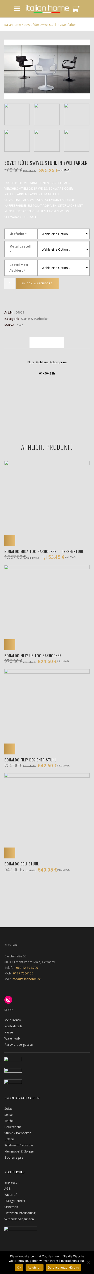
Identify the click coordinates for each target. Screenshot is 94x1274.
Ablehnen (34, 1267)
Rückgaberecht (14, 1201)
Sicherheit (11, 1207)
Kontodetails (13, 1026)
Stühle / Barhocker (17, 1133)
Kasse (8, 1032)
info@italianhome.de (26, 979)
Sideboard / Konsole (18, 1145)
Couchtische (13, 1127)
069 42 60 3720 (27, 967)
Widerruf (10, 1195)
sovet (19, 325)
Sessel (8, 1115)
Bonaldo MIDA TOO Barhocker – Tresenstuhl (44, 551)
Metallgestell (20, 249)
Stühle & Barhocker (35, 319)
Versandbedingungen (19, 1219)
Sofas (8, 1108)
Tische (9, 1121)
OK (19, 1267)
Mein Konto (12, 1020)
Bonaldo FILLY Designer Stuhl (30, 760)
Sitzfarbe (18, 234)
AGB (7, 1188)
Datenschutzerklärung (19, 1213)
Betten (9, 1139)
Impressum (12, 1182)
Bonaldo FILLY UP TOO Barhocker (33, 655)
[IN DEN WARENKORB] (9, 540)
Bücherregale (13, 1157)
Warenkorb (12, 1038)
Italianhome (12, 24)
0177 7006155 (23, 973)
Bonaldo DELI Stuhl (21, 864)
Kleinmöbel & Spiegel (19, 1151)
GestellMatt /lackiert (18, 267)
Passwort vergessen (18, 1044)
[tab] (46, 342)
